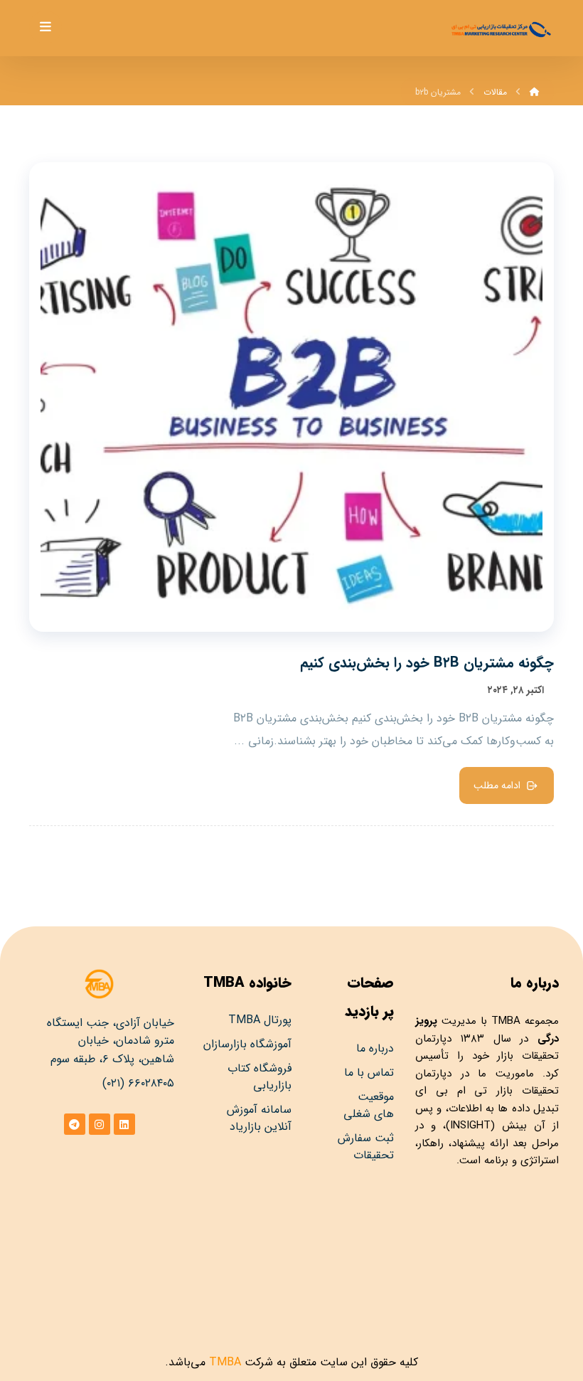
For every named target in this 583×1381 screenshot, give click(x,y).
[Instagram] (99, 1124)
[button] (45, 27)
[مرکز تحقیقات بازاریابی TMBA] (500, 29)
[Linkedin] (124, 1124)
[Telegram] (74, 1124)
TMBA (505, 1021)
